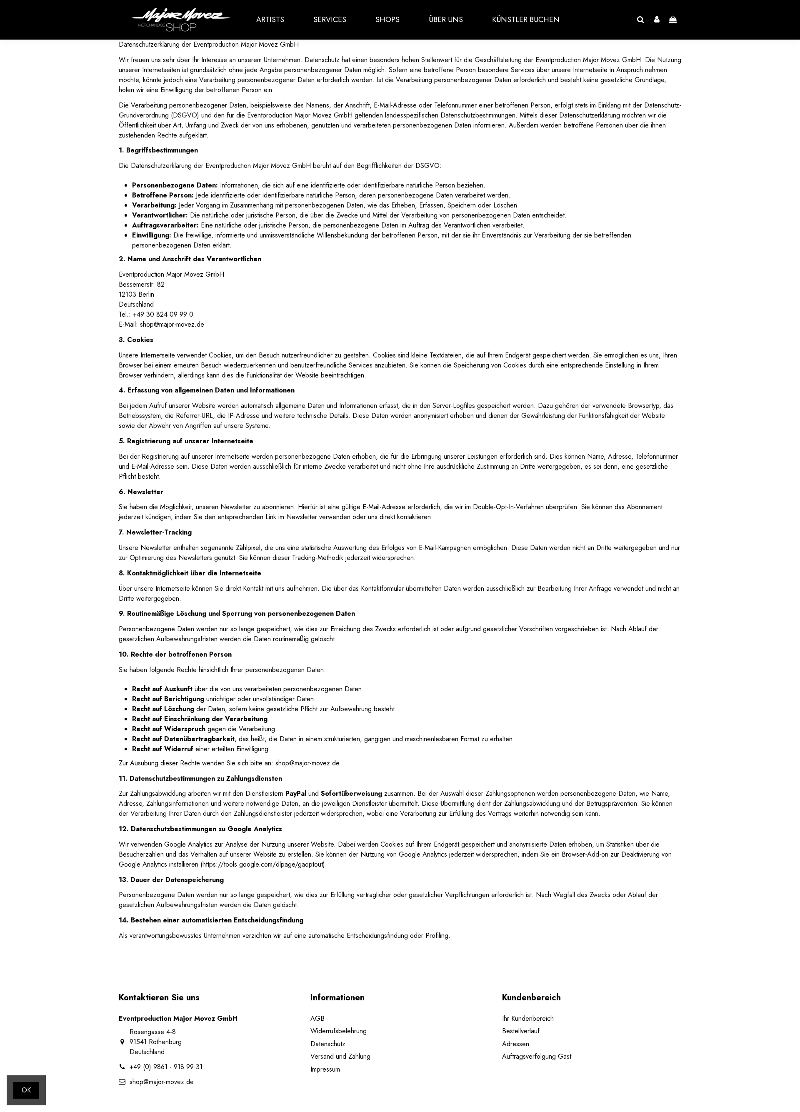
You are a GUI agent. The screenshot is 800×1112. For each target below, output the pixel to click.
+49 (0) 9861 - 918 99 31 (166, 1067)
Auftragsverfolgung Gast (536, 1056)
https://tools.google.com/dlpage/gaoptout (262, 864)
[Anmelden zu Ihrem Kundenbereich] (657, 20)
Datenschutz (327, 1044)
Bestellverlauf (521, 1031)
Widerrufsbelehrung (338, 1031)
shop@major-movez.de (162, 1082)
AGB (317, 1018)
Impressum (325, 1069)
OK (26, 1090)
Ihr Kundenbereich (528, 1018)
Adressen (515, 1044)
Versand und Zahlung (340, 1056)
